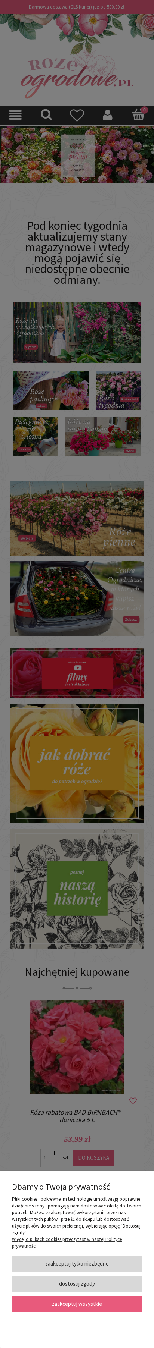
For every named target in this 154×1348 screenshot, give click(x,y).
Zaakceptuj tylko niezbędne (77, 1263)
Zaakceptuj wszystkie (77, 1303)
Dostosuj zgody (77, 1283)
